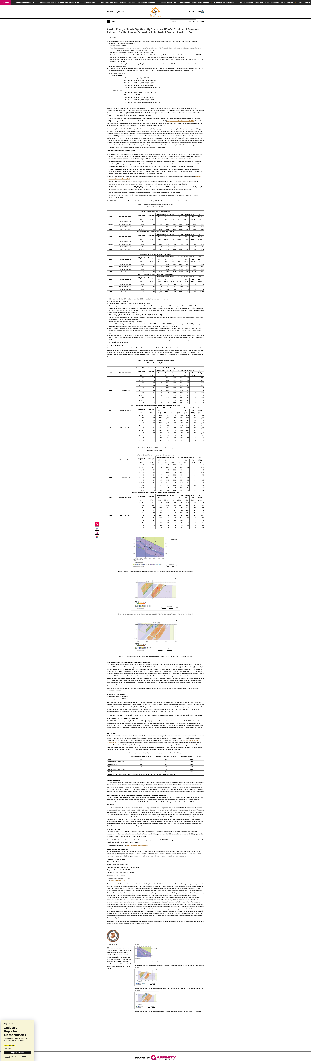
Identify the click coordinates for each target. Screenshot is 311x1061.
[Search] (190, 21)
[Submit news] (97, 524)
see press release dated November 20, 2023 (180, 121)
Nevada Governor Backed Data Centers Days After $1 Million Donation (266, 2)
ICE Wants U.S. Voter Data (224, 2)
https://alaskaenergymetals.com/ (137, 845)
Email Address (9, 1045)
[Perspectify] (97, 528)
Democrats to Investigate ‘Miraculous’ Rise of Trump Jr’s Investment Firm (67, 2)
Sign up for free (17, 1053)
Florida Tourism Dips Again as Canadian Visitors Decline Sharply (185, 2)
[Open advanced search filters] (194, 21)
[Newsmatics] (97, 537)
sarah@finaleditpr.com (118, 880)
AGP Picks (5, 2)
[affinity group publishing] (97, 533)
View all (307, 2)
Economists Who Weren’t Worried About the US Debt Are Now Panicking (128, 2)
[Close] (31, 1022)
